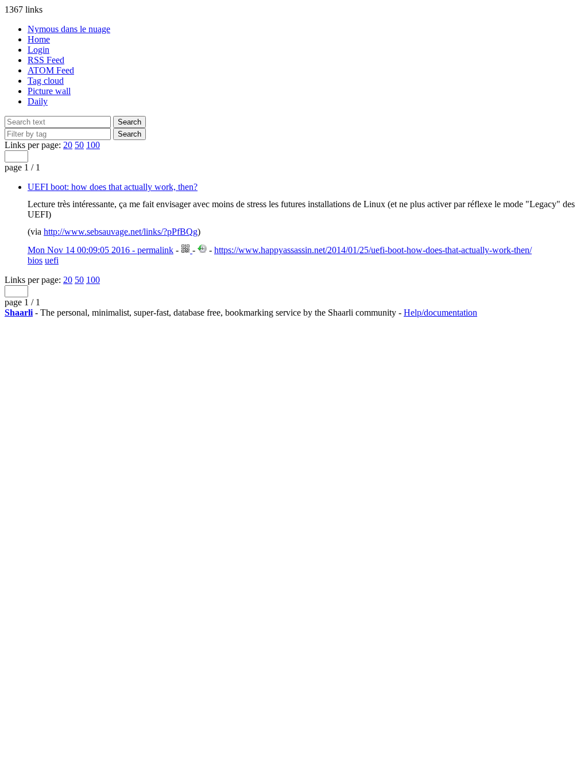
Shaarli (19, 312)
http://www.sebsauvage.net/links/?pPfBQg (121, 231)
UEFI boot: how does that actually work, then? (113, 187)
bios (35, 260)
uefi (52, 260)
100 (93, 145)
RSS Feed (46, 60)
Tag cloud (46, 81)
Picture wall (49, 91)
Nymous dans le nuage (69, 29)
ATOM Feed (51, 70)
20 (67, 145)
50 (79, 145)
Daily (38, 101)
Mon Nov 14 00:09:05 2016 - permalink (100, 250)
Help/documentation (440, 312)
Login (38, 50)
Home (39, 39)
